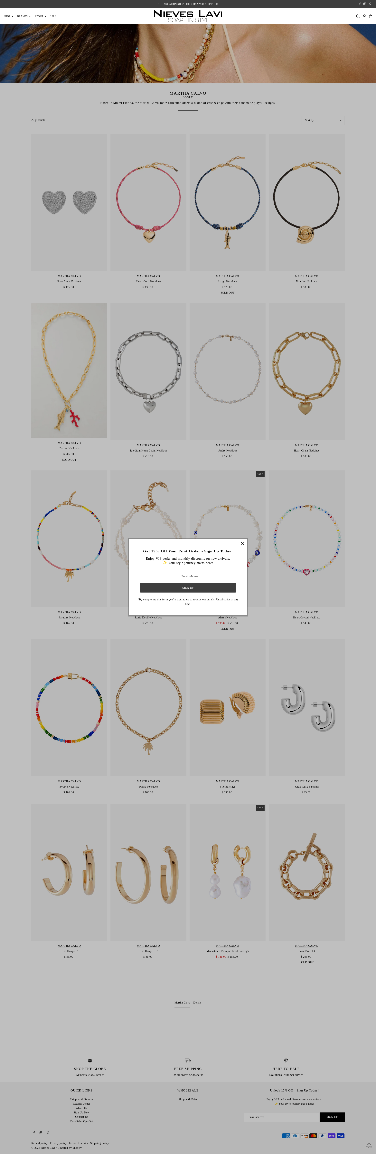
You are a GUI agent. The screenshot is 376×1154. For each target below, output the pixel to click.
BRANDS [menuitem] (22, 16)
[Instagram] (364, 4)
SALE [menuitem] (53, 16)
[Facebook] (360, 4)
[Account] (364, 16)
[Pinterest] (370, 4)
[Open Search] (358, 16)
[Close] (242, 543)
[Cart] (370, 16)
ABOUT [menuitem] (38, 16)
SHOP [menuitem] (7, 16)
